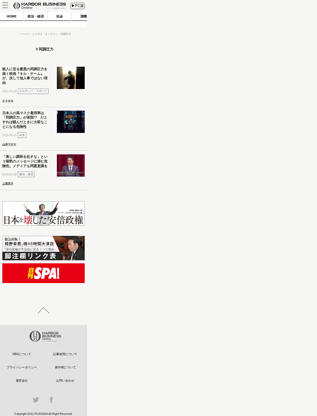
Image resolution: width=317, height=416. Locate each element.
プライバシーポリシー (22, 367)
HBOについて (22, 354)
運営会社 (22, 380)
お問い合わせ (65, 380)
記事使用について (65, 354)
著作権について (65, 367)
